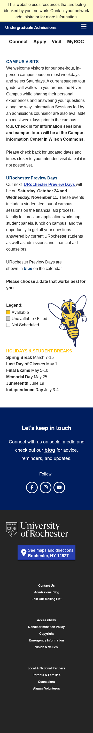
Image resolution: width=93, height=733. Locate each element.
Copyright (46, 633)
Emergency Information (46, 640)
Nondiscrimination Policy (46, 626)
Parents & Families (46, 674)
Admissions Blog (46, 592)
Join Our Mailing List (46, 598)
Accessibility (46, 620)
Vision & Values (46, 647)
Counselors (46, 681)
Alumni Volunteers (46, 688)
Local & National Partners (46, 668)
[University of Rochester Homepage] (37, 529)
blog (49, 449)
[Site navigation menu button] (83, 25)
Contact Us (46, 585)
